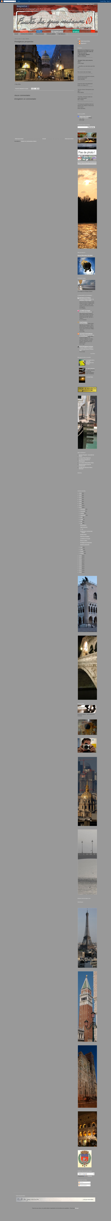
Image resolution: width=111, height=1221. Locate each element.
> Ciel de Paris (89, 377)
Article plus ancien (69, 138)
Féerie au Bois (83, 540)
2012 (80, 568)
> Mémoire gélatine (50, 34)
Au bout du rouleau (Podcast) (85, 312)
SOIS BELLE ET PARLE (85, 298)
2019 (80, 507)
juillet (81, 519)
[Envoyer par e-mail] (32, 89)
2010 (80, 572)
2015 (80, 562)
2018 (80, 556)
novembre (82, 511)
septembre (83, 515)
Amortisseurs (83, 525)
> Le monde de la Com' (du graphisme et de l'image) (90, 362)
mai (81, 523)
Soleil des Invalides (84, 536)
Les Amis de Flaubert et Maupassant (84, 460)
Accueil (16, 34)
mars (81, 549)
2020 (80, 505)
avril (81, 547)
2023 (80, 499)
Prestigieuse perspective (86, 542)
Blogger (77, 1208)
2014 (80, 564)
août (81, 517)
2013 (80, 566)
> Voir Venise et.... (62, 34)
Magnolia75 (83, 43)
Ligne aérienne (83, 527)
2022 (80, 501)
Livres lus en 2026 (83, 323)
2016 (80, 560)
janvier (82, 553)
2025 (80, 495)
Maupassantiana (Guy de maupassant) (85, 465)
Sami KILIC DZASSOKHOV (86, 333)
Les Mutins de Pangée (84, 310)
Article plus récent (19, 138)
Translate (89, 1176)
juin (81, 521)
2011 (80, 570)
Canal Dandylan (83, 322)
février (82, 551)
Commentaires (83, 1185)
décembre (82, 509)
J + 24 (81, 529)
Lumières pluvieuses (83, 117)
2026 (80, 493)
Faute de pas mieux (85, 41)
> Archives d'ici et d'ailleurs (26, 34)
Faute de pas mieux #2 (85, 116)
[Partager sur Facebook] (37, 89)
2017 (80, 558)
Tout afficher (92, 353)
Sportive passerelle (84, 544)
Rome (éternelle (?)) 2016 (85, 255)
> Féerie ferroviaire (39, 34)
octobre (82, 513)
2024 (80, 497)
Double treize (83, 534)
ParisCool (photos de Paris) (86, 346)
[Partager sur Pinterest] (38, 89)
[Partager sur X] (35, 89)
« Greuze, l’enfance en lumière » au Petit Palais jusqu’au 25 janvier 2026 (86, 349)
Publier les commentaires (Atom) (28, 141)
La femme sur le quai (85, 538)
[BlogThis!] (33, 89)
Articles (81, 1182)
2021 (80, 503)
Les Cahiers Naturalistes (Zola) (86, 462)
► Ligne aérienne (90, 368)
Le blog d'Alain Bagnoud (85, 458)
